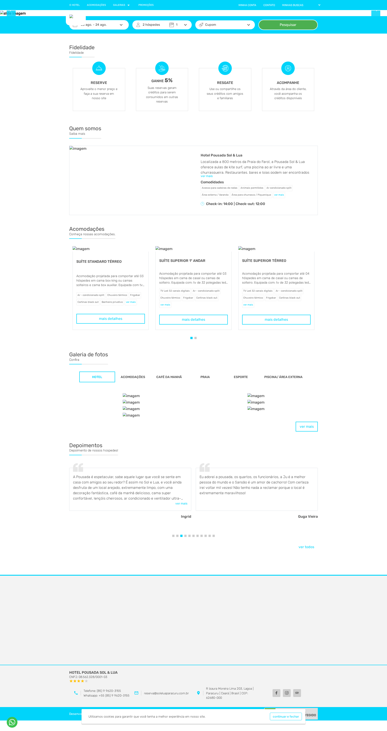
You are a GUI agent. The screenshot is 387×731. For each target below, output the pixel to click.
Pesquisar (288, 25)
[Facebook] (276, 693)
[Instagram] (287, 693)
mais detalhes (110, 318)
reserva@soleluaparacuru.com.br (166, 693)
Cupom (210, 25)
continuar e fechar (286, 716)
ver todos (306, 547)
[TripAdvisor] (297, 693)
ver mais (307, 426)
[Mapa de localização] (193, 620)
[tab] (97, 377)
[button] (191, 338)
